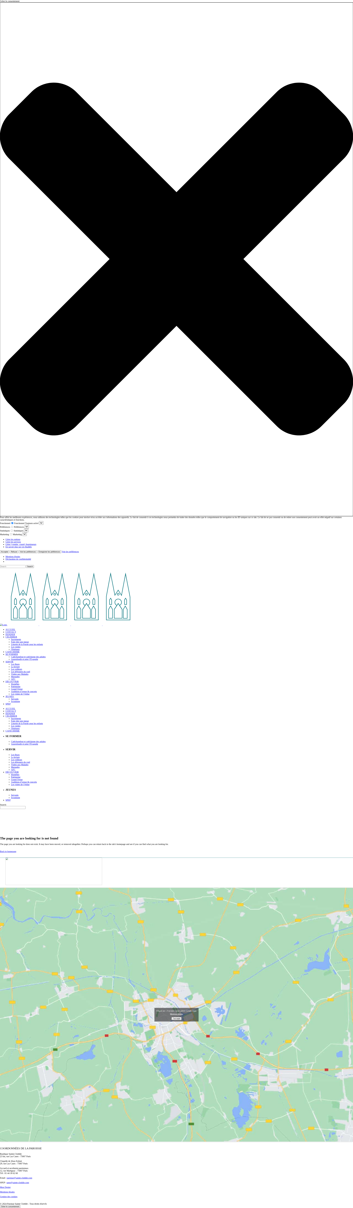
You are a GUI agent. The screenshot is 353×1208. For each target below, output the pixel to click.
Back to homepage (8, 851)
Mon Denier (5, 1187)
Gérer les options (13, 539)
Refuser (14, 552)
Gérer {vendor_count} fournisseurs (21, 544)
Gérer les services (13, 542)
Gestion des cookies (8, 1196)
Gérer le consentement (10, 1207)
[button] (176, 259)
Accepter (4, 552)
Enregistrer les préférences (49, 552)
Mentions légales (13, 556)
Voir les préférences (28, 552)
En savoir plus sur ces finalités (19, 547)
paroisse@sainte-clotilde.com (19, 1178)
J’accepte (176, 1018)
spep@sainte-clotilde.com (18, 1182)
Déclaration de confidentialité (18, 559)
